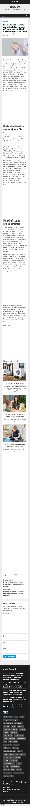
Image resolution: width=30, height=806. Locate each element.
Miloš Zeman (13, 742)
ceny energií (13, 720)
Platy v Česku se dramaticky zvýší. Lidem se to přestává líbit (15, 445)
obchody (15, 748)
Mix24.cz (15, 7)
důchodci (7, 729)
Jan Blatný (14, 732)
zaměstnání (7, 773)
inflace (6, 732)
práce (6, 760)
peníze (20, 751)
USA (12, 770)
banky (22, 717)
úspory (21, 773)
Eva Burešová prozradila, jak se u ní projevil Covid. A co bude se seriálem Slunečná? (13, 583)
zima (15, 773)
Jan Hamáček (8, 735)
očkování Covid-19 (10, 751)
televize (6, 770)
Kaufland (12, 739)
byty (5, 720)
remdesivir (6, 577)
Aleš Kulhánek (8, 34)
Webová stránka (8, 649)
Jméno (5, 636)
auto (15, 717)
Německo (7, 748)
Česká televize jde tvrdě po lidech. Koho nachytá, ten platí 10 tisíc (14, 706)
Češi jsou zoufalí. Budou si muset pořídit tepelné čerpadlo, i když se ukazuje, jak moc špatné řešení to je (15, 385)
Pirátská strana (9, 754)
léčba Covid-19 (19, 575)
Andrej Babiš (8, 717)
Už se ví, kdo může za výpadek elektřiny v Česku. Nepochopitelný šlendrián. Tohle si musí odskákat (14, 685)
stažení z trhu (14, 767)
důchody (14, 729)
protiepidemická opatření (12, 757)
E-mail (5, 642)
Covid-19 (7, 726)
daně (13, 726)
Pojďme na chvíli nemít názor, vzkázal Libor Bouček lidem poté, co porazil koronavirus (13, 592)
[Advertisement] (15, 107)
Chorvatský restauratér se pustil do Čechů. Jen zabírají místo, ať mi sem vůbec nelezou (14, 699)
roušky (18, 763)
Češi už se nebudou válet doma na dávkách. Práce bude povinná (15, 415)
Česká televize (8, 776)
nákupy (16, 745)
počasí (23, 754)
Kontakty (6, 787)
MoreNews (10, 802)
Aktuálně (6, 21)
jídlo (5, 739)
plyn (17, 754)
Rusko (6, 767)
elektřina (22, 729)
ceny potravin (8, 723)
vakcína (18, 770)
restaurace (13, 760)
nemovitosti (8, 745)
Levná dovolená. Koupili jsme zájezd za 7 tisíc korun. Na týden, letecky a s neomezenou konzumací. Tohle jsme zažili (14, 677)
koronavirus (11, 575)
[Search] (26, 15)
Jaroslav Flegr (19, 735)
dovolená (20, 726)
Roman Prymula (9, 763)
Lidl (5, 742)
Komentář (7, 613)
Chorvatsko (18, 723)
